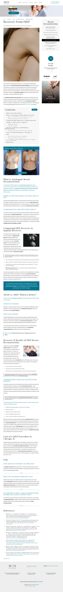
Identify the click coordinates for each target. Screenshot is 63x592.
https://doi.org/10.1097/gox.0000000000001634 (16, 538)
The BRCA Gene (50, 48)
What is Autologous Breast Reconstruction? (20, 115)
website (9, 454)
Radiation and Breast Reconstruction (51, 43)
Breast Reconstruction (20, 19)
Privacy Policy (27, 585)
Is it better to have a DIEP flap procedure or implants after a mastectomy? (21, 140)
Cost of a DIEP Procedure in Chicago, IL (18, 132)
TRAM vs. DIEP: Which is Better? (16, 122)
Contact (40, 2)
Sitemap (31, 585)
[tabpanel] (51, 63)
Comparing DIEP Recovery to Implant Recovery (20, 120)
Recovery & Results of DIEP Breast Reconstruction (16, 128)
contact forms (27, 104)
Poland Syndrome (51, 30)
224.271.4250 (55, 2)
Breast (14, 19)
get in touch (35, 428)
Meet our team (8, 333)
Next (38, 162)
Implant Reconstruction (50, 34)
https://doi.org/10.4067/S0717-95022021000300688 (17, 517)
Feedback (34, 585)
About (35, 2)
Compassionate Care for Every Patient (17, 118)
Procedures (25, 2)
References (9, 142)
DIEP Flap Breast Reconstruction (51, 27)
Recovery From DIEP (50, 40)
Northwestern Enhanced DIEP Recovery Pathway (19, 130)
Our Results (13, 13)
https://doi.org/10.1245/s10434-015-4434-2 (15, 550)
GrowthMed (40, 581)
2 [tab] (50, 71)
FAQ (7, 134)
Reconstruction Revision (51, 32)
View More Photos (21, 172)
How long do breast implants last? (16, 137)
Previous (4, 162)
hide (34, 109)
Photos (31, 2)
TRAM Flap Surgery (12, 124)
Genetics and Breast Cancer (51, 46)
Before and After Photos (13, 113)
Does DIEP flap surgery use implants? (17, 136)
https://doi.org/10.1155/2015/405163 (18, 530)
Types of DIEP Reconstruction (50, 37)
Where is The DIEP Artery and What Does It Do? (19, 116)
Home (20, 2)
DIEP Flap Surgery (11, 125)
